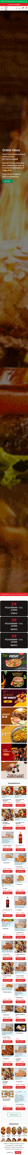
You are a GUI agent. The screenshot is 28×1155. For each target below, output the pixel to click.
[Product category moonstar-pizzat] (8, 1132)
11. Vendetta (19, 909)
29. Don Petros (6, 1037)
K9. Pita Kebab (19, 1033)
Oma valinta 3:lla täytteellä (20, 800)
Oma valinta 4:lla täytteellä (7, 800)
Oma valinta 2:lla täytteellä (20, 823)
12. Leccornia (6, 954)
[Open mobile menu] (1, 8)
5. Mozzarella (19, 866)
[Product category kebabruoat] (19, 1132)
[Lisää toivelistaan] (12, 787)
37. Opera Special (7, 992)
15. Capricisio (19, 1081)
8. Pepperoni (6, 1058)
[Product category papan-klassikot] (3, 1132)
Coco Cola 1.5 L (19, 845)
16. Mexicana (19, 997)
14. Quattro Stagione (18, 1059)
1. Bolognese (6, 1014)
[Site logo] (6, 8)
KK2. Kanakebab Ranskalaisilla (7, 1099)
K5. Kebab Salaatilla (5, 1082)
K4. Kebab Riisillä (7, 975)
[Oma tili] (19, 8)
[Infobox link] (14, 608)
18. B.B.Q (5, 888)
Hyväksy (18, 1152)
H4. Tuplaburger (20, 1104)
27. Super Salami (20, 975)
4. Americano (6, 862)
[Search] (16, 8)
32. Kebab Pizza (20, 932)
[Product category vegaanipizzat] (13, 1132)
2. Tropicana (19, 884)
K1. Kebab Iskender (20, 954)
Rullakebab (5, 928)
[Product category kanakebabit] (24, 1132)
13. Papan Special (7, 845)
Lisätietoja (10, 1152)
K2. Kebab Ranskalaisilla (6, 823)
